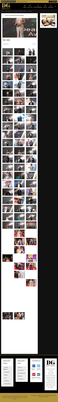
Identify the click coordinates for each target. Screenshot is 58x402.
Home (24, 7)
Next (34, 44)
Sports (45, 7)
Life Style (30, 7)
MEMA (6, 375)
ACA (6, 377)
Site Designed (34, 395)
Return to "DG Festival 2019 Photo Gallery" (14, 15)
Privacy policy (7, 383)
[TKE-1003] (7, 52)
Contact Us (7, 380)
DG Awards (7, 372)
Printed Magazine (5, 368)
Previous (6, 44)
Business (50, 7)
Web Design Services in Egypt (47, 396)
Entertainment (38, 7)
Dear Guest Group (22, 1)
